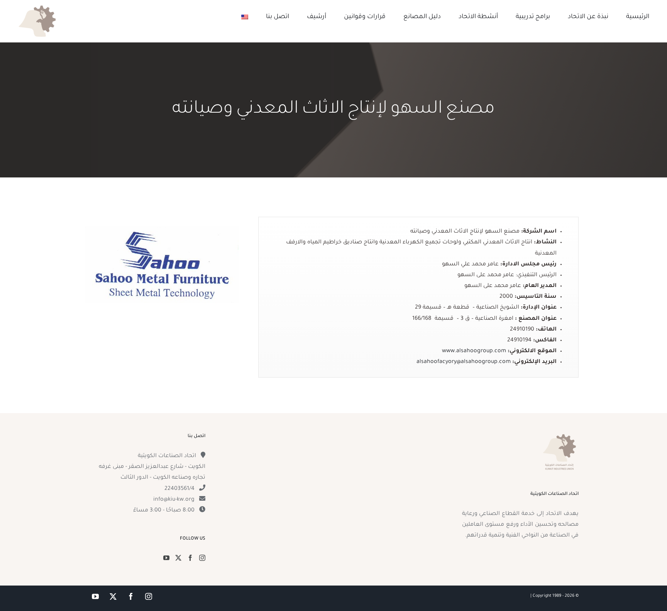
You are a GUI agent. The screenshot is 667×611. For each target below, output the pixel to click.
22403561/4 (179, 489)
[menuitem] (244, 17)
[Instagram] (202, 558)
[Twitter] (178, 558)
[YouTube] (166, 558)
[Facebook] (190, 558)
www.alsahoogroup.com (474, 351)
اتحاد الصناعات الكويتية (167, 456)
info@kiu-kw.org (174, 500)
